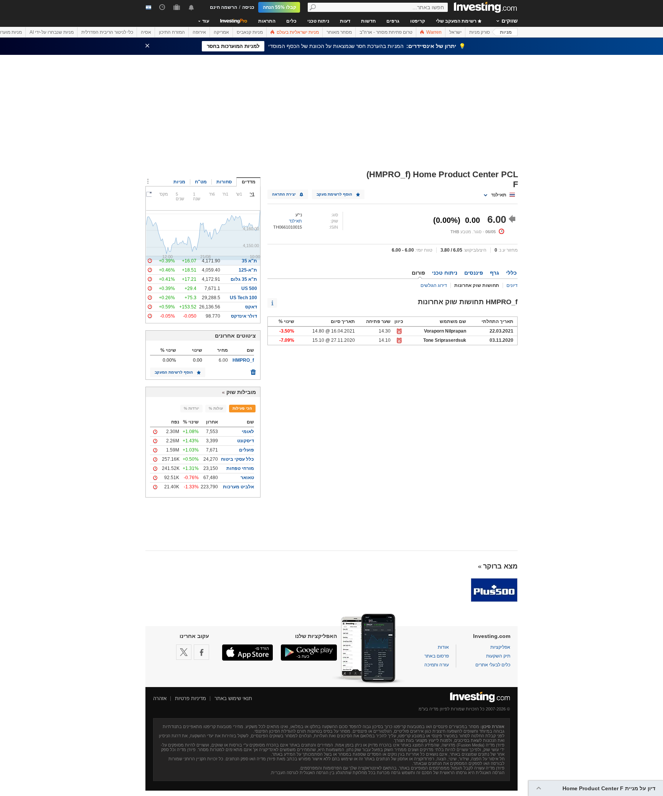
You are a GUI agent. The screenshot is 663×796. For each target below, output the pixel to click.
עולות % (216, 408)
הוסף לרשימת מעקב (334, 194)
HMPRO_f (243, 360)
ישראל (455, 32)
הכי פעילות (242, 408)
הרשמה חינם (223, 7)
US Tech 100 (243, 297)
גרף (494, 273)
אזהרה (160, 698)
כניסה (248, 7)
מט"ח (201, 182)
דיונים (512, 285)
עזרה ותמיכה (436, 664)
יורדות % (191, 408)
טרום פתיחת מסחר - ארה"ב (386, 32)
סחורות (224, 182)
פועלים (246, 450)
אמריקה (221, 32)
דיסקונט (245, 440)
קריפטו (417, 21)
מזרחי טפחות (240, 468)
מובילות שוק (241, 392)
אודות (443, 647)
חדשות (368, 21)
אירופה (199, 32)
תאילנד (295, 221)
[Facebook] (201, 652)
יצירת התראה (284, 194)
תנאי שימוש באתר (233, 698)
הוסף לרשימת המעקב (174, 372)
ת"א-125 (248, 270)
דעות (345, 21)
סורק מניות (479, 32)
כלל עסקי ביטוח (237, 459)
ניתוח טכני (318, 21)
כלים (291, 21)
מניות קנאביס (250, 32)
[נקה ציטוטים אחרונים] (253, 370)
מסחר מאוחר (339, 32)
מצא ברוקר (500, 566)
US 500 (249, 288)
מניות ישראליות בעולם (297, 32)
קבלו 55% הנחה (279, 7)
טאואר (247, 477)
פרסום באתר (436, 656)
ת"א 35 (249, 261)
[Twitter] (183, 652)
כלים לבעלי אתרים (492, 664)
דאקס (251, 307)
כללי (511, 273)
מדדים (249, 182)
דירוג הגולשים (434, 285)
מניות (506, 32)
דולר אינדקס (244, 316)
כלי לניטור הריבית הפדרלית (107, 32)
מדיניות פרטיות (190, 698)
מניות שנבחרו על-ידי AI (52, 32)
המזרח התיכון (172, 32)
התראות (266, 21)
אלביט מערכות (238, 486)
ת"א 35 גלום (244, 279)
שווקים (509, 21)
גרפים (392, 21)
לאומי (248, 431)
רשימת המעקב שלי (457, 21)
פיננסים (473, 273)
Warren (433, 32)
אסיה (146, 32)
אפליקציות (500, 647)
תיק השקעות (498, 656)
